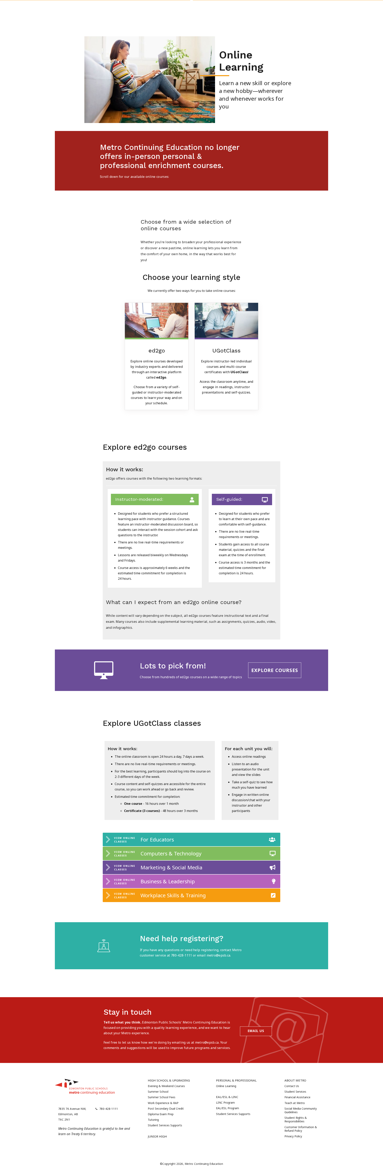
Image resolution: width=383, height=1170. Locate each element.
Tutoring (153, 1120)
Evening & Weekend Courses (166, 1086)
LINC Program (225, 1102)
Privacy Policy (293, 1136)
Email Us (256, 1031)
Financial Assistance (297, 1097)
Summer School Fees (161, 1097)
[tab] (191, 839)
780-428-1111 (108, 1109)
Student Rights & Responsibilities (295, 1119)
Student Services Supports (165, 1125)
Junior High (157, 1136)
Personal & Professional (236, 1080)
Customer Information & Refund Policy (300, 1129)
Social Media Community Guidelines (300, 1110)
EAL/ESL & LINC (227, 1097)
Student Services (295, 1091)
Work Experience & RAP (163, 1103)
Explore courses (274, 670)
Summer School (158, 1091)
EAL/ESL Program (227, 1108)
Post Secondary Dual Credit (166, 1108)
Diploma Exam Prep (161, 1114)
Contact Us (291, 1086)
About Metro (295, 1080)
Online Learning (226, 1086)
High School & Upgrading (169, 1080)
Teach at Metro (294, 1103)
